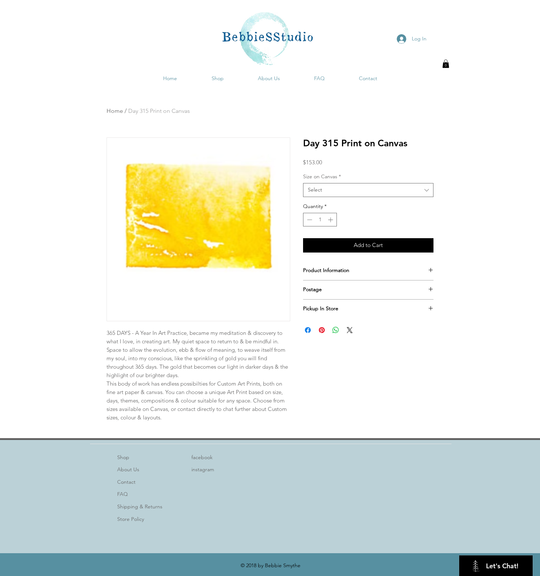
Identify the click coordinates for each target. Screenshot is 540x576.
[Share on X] (349, 330)
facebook (202, 457)
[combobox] (368, 190)
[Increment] (331, 219)
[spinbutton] (320, 219)
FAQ (122, 494)
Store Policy (130, 519)
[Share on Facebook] (307, 330)
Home (115, 110)
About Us (128, 469)
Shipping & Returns (139, 506)
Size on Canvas (322, 176)
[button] (445, 64)
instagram (202, 469)
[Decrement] (308, 219)
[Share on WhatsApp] (335, 330)
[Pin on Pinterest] (321, 330)
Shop (123, 457)
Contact (126, 482)
